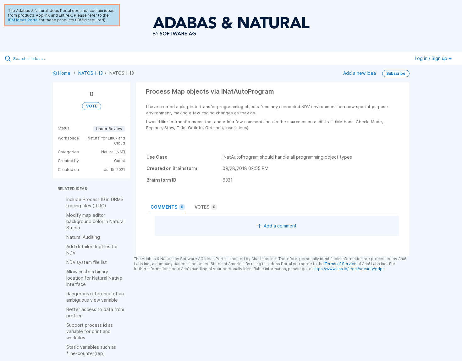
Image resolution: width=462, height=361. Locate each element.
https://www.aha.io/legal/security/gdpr (348, 268)
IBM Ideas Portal (23, 20)
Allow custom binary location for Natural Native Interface (94, 278)
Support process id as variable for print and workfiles (89, 331)
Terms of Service (340, 263)
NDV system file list (86, 262)
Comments (167, 207)
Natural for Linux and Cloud (106, 140)
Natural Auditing (83, 237)
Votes (205, 207)
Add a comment (280, 225)
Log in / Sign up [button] (431, 58)
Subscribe (395, 73)
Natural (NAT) (113, 152)
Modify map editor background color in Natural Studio (95, 221)
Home (64, 73)
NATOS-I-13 (90, 73)
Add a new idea (359, 73)
